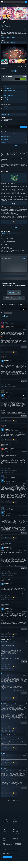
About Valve (15, 817)
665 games (6, 426)
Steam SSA (5, 819)
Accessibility (5, 833)
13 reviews (11, 357)
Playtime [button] (10, 306)
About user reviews (15, 285)
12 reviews (11, 426)
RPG (18, 37)
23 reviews (12, 580)
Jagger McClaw (7, 579)
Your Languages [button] (8, 312)
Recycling (15, 823)
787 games (6, 509)
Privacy (4, 831)
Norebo (5, 322)
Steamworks (5, 821)
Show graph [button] (23, 309)
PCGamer (2, 167)
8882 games (6, 477)
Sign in (2, 66)
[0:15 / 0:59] (14, 51)
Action (2, 37)
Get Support (15, 836)
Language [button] (20, 304)
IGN (1, 160)
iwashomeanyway (8, 508)
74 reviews (6, 445)
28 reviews (6, 605)
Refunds (4, 840)
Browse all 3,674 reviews (14, 800)
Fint (5, 425)
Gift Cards (5, 826)
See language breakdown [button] (6, 285)
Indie (8, 37)
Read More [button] (23, 346)
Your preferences (23, 285)
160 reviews (12, 392)
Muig (5, 356)
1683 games (6, 544)
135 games (6, 323)
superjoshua (6, 604)
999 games (6, 392)
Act (5, 390)
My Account (15, 838)
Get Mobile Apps (7, 857)
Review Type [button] (3, 304)
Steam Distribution (6, 823)
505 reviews (12, 544)
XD (5, 25)
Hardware (15, 821)
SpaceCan (7, 23)
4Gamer (2, 155)
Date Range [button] (3, 306)
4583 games (6, 580)
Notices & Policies (6, 836)
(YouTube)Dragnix (7, 543)
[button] (3, 5)
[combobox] (14, 2)
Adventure (13, 37)
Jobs (14, 819)
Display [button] (16, 306)
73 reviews (11, 323)
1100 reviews (12, 477)
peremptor (6, 476)
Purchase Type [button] (12, 304)
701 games (6, 357)
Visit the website (4, 139)
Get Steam (15, 831)
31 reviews (11, 509)
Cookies (4, 838)
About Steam (5, 817)
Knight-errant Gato (8, 444)
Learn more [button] (23, 126)
